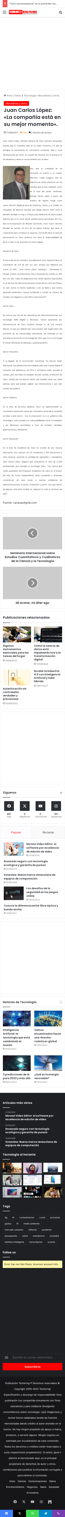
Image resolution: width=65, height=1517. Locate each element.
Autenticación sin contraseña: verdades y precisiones (14, 694)
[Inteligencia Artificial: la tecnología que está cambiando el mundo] (17, 1018)
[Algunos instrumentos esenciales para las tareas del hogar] (17, 634)
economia (55, 1217)
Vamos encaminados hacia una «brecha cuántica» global (47, 1035)
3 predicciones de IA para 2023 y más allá (17, 1076)
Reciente (48, 832)
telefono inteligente (14, 1242)
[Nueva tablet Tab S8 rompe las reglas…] (52, 1192)
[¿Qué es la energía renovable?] (48, 1063)
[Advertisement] (32, 52)
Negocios (32, 1486)
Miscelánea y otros (48, 95)
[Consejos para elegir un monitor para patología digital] (12, 1180)
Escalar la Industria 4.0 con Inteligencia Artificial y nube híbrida (47, 676)
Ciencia (22, 1481)
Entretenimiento (15, 1486)
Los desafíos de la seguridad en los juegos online (42, 892)
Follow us (9, 1252)
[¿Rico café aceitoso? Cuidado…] (12, 1168)
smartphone (39, 1235)
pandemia (47, 1229)
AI (13, 1217)
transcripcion (35, 1242)
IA (17, 1223)
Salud (43, 1486)
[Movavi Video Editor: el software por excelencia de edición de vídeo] (14, 849)
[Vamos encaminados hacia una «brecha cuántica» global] (48, 1018)
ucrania (51, 1242)
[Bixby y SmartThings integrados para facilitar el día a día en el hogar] (32, 1180)
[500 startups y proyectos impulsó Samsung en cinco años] (32, 1192)
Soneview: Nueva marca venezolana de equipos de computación (29, 876)
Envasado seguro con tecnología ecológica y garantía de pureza (26, 863)
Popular (16, 832)
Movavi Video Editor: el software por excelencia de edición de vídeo (42, 847)
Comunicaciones (37, 1481)
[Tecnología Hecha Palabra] (23, 12)
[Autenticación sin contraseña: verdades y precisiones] (17, 677)
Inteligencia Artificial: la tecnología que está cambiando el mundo (16, 1037)
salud (25, 1235)
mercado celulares (14, 1229)
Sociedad (54, 1486)
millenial (32, 1229)
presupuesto (11, 1235)
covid (42, 1217)
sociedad (54, 1235)
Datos (52, 1481)
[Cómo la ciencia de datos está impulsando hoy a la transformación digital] (48, 634)
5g (6, 1217)
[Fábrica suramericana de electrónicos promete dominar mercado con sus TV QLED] (12, 1192)
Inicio (9, 95)
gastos (8, 1223)
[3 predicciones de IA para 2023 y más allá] (17, 1063)
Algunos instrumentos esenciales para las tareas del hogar (16, 651)
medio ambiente (31, 1223)
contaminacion (26, 1217)
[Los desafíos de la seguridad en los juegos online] (14, 893)
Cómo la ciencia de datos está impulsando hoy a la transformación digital (47, 652)
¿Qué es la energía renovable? (46, 1076)
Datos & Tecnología (25, 95)
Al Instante (33, 1492)
